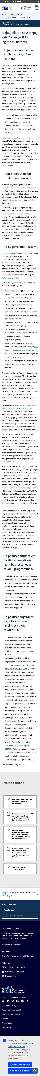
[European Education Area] (7, 7)
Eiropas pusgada (8, 253)
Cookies (5, 1018)
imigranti (12, 229)
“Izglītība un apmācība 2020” (16, 703)
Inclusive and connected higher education (16, 24)
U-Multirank (23, 583)
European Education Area (12, 929)
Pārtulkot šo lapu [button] (27, 8)
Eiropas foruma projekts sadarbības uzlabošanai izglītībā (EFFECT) (18, 745)
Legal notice (6, 1027)
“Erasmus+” (16, 291)
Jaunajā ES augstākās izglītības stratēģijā (17, 282)
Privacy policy (7, 1023)
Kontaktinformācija (9, 1005)
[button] (22, 8)
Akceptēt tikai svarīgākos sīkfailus (24, 1071)
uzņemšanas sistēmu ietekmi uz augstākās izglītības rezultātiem (19, 408)
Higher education (8, 22)
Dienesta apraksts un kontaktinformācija (18, 956)
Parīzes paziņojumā (9, 278)
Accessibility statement (11, 944)
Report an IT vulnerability (12, 1010)
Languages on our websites (12, 1014)
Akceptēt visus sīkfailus (20, 1065)
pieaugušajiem (7, 165)
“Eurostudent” (16, 376)
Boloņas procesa (11, 721)
